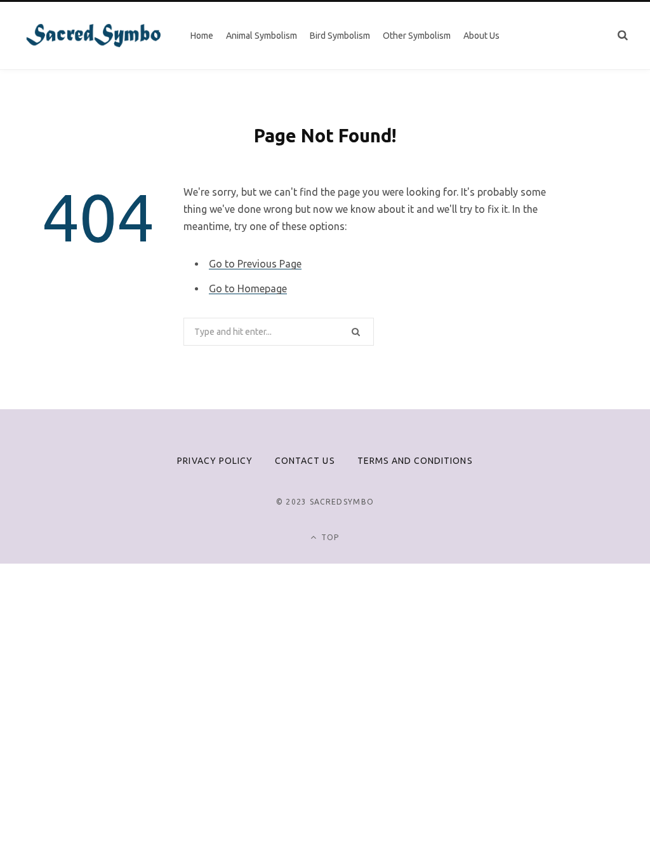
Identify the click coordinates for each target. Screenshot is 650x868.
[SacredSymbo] (93, 36)
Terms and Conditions (415, 461)
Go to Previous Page (255, 263)
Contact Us (305, 461)
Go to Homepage (248, 288)
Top (329, 537)
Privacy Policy (215, 461)
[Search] (623, 35)
